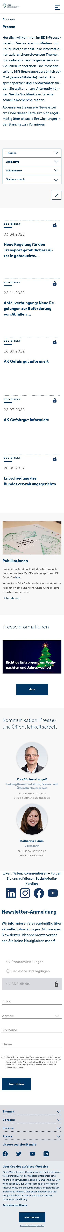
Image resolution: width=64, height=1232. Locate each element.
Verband (9, 1120)
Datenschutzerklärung (15, 1205)
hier (17, 577)
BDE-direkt (21, 983)
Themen (9, 1111)
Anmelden (16, 1084)
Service (8, 1128)
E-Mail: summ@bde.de (32, 855)
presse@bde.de (23, 77)
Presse (11, 19)
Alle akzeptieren (31, 1217)
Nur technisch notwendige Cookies (32, 1226)
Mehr (32, 689)
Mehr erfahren (11, 598)
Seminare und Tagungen (31, 971)
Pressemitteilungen (27, 961)
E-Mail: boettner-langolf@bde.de (32, 797)
